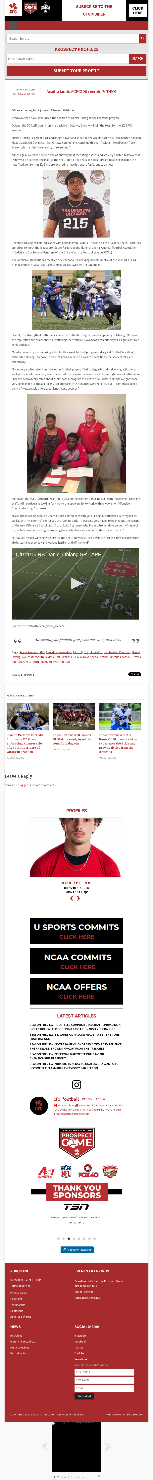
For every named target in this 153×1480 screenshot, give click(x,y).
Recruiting (16, 1335)
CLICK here (137, 10)
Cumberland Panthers (117, 652)
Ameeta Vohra (26, 93)
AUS (42, 652)
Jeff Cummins (63, 657)
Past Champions (19, 1347)
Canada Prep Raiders (59, 652)
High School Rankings (87, 1297)
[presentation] (72, 897)
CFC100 (77, 652)
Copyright (16, 1299)
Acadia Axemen (29, 652)
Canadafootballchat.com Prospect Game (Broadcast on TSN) (99, 1283)
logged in (25, 785)
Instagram (80, 1335)
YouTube (79, 1353)
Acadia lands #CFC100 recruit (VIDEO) (81, 91)
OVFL (26, 662)
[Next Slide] (108, 1444)
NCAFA (77, 657)
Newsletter (81, 1359)
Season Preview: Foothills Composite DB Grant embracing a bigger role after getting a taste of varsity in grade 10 (25, 743)
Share (63, 1477)
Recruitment (39, 662)
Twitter (79, 1347)
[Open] (76, 1167)
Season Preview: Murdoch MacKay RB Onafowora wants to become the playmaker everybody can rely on (74, 1066)
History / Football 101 (23, 1341)
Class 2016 (95, 652)
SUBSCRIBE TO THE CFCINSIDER (94, 10)
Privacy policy (18, 1293)
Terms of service (20, 1286)
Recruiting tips (19, 1353)
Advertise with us (20, 1316)
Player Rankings (84, 1291)
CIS (86, 652)
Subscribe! (84, 1396)
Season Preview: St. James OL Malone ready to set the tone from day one (72, 739)
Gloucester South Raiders (38, 657)
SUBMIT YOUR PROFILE (77, 70)
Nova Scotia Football (96, 657)
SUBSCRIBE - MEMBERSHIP (25, 1280)
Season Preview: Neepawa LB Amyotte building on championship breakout (67, 1056)
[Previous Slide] (45, 1444)
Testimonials (17, 1305)
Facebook (80, 1341)
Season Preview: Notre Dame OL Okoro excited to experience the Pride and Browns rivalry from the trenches (118, 743)
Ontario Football (120, 657)
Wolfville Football (59, 662)
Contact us (16, 1311)
